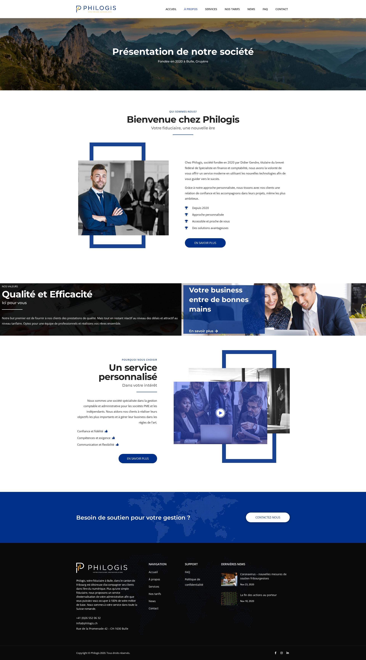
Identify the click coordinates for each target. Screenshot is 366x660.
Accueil (171, 9)
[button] (220, 413)
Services (211, 9)
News (251, 9)
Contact (281, 9)
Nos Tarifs (232, 9)
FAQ (265, 9)
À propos (190, 9)
